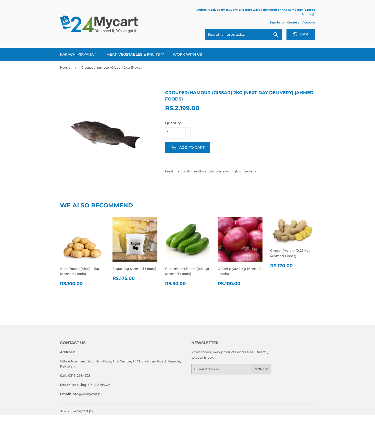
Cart (304, 34)
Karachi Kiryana (77, 54)
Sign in (275, 22)
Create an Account (301, 22)
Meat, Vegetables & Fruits (133, 54)
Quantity (173, 123)
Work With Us (187, 54)
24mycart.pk (82, 411)
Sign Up (261, 369)
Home (65, 67)
